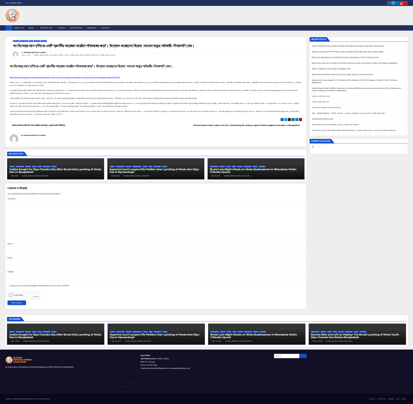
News (31, 28)
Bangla (16, 41)
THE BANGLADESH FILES (323, 119)
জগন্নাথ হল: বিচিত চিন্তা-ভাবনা (321, 96)
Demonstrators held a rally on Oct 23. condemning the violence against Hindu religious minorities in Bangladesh (247, 125)
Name (10, 244)
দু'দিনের (82, 55)
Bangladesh (23, 41)
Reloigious (46, 166)
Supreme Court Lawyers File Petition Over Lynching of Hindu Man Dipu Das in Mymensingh (154, 171)
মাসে (110, 55)
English (28, 166)
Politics (36, 41)
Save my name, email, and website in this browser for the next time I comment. (39, 286)
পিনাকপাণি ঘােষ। (95, 55)
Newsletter (46, 28)
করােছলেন (55, 55)
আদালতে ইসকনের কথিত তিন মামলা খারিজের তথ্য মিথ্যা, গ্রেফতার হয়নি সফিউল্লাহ (38, 125)
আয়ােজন (41, 55)
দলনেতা (77, 55)
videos (62, 28)
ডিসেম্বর (72, 55)
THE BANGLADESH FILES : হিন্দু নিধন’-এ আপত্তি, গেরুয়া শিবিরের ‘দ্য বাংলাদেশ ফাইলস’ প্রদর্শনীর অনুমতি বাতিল (348, 113)
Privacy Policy (381, 399)
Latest (34, 166)
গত (64, 55)
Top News (262, 166)
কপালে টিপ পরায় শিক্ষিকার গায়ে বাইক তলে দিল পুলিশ (326, 108)
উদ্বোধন (47, 55)
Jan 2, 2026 (15, 341)
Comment (12, 199)
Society (43, 41)
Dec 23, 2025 (217, 341)
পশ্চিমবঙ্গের (87, 55)
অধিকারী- (36, 55)
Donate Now (76, 28)
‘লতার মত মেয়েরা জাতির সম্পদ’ (320, 102)
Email (10, 258)
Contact (105, 28)
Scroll (54, 166)
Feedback (91, 28)
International (137, 166)
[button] (406, 28)
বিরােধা (106, 55)
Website (11, 272)
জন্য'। (67, 55)
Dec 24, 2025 (116, 341)
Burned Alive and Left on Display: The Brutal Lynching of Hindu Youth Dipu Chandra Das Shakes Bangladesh (355, 63)
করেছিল (61, 55)
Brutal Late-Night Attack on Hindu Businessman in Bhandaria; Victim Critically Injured (253, 171)
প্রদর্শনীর (102, 55)
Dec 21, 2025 (317, 341)
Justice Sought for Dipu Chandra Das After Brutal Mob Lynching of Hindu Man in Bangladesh (55, 171)
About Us (19, 28)
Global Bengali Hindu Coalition (34, 52)
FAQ (397, 399)
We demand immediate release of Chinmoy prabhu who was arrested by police (342, 74)
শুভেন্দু (113, 55)
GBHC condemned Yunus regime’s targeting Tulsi (331, 69)
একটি (51, 55)
